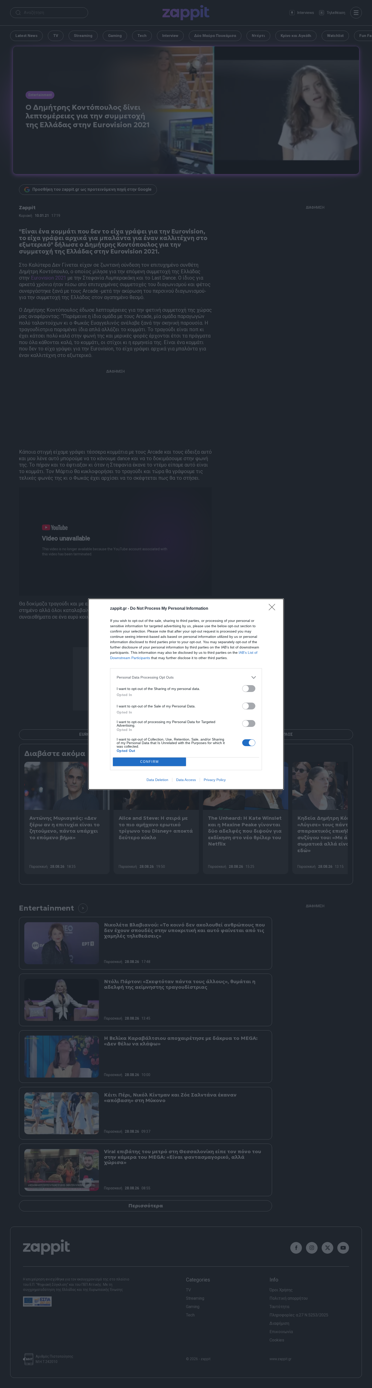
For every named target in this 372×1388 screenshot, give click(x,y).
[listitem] (186, 677)
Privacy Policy (215, 780)
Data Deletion (157, 780)
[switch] (248, 688)
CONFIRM (149, 762)
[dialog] (186, 694)
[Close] (273, 609)
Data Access (186, 780)
